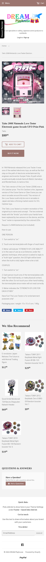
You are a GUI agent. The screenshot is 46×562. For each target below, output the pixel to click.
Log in (19, 37)
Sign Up (39, 533)
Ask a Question (17, 483)
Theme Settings (36, 507)
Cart (42, 3)
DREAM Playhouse (16, 552)
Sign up (26, 37)
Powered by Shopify (32, 552)
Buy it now (13, 153)
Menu (7, 3)
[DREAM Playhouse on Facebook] (22, 545)
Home (4, 46)
